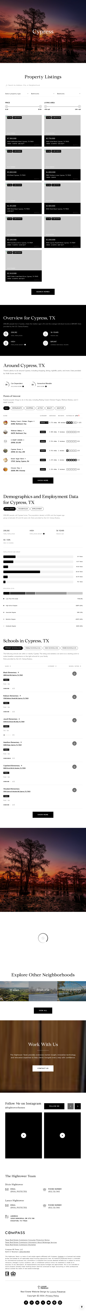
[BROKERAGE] (60, 1302)
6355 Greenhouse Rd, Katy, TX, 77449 (13, 721)
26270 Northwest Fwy (18, 433)
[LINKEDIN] (37, 1302)
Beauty (50, 408)
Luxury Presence (57, 1292)
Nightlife (61, 408)
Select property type (13, 94)
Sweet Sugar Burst (17, 459)
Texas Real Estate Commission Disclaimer (20, 1245)
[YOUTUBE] (49, 1302)
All (7, 408)
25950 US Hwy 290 (18, 452)
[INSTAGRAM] (32, 1302)
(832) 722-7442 (54, 1207)
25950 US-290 (16, 442)
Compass (61, 1256)
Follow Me (54, 1106)
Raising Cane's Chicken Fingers (22, 421)
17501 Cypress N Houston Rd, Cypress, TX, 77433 (16, 791)
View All (43, 1010)
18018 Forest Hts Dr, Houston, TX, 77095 (14, 768)
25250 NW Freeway (18, 470)
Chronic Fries (15, 468)
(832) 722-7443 (54, 1191)
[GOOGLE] (54, 1302)
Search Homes (43, 292)
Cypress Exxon (16, 449)
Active (41, 408)
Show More (43, 815)
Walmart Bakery (16, 431)
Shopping (30, 408)
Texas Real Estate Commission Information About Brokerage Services (31, 1242)
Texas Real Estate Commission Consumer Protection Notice (27, 1240)
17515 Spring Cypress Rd (20, 461)
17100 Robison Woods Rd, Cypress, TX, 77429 (16, 698)
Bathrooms (35, 94)
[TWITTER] (43, 1302)
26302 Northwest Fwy (18, 424)
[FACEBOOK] (26, 1302)
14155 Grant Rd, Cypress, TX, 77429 (13, 675)
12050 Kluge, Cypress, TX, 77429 (12, 745)
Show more (43, 480)
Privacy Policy (52, 1296)
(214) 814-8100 (25, 1252)
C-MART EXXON (16, 440)
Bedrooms (60, 94)
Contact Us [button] (43, 1068)
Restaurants (18, 408)
